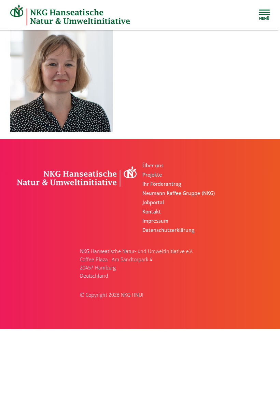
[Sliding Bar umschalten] (264, 15)
